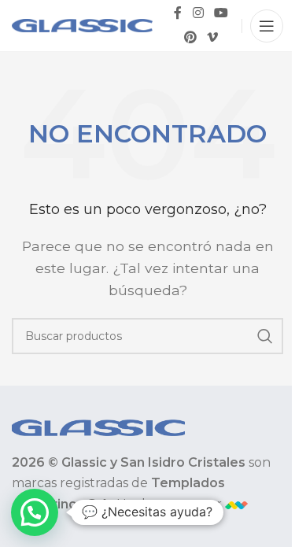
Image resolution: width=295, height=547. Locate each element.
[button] (34, 512)
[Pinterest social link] (190, 38)
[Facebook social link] (177, 13)
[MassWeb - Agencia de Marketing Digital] (236, 504)
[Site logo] (82, 24)
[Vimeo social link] (212, 38)
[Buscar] (265, 336)
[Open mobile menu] (266, 26)
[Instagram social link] (197, 13)
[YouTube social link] (221, 13)
